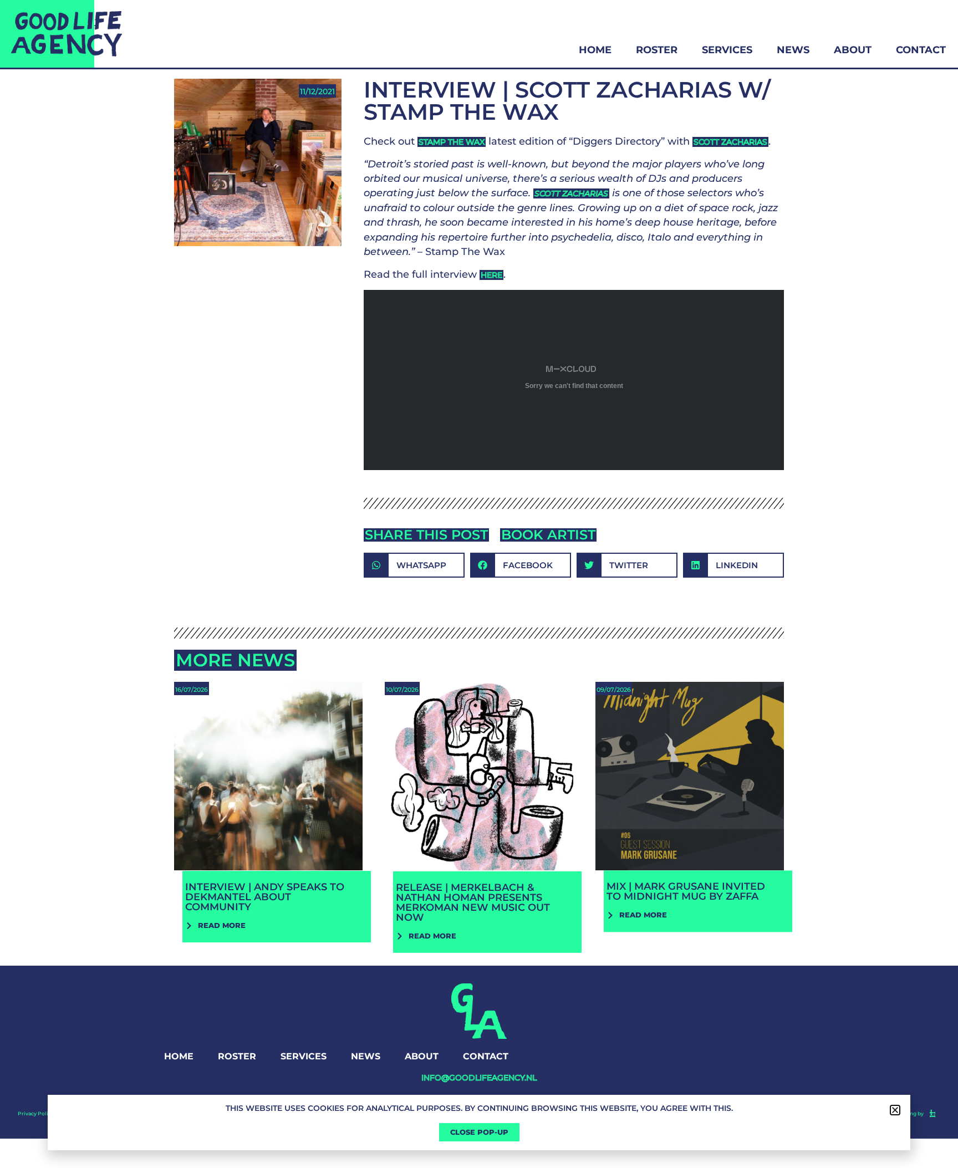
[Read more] (268, 804)
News (793, 49)
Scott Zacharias (730, 142)
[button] (414, 565)
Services (727, 49)
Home (595, 49)
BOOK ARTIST (548, 535)
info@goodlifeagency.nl (479, 1078)
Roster (656, 49)
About (853, 49)
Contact (921, 49)
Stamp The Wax (452, 142)
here (491, 275)
